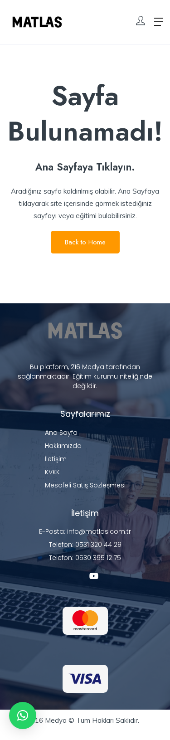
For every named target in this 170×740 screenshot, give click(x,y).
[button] (22, 715)
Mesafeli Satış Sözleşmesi (85, 485)
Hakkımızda (63, 445)
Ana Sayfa (61, 432)
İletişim (56, 458)
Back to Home (85, 242)
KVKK (52, 472)
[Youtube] (94, 576)
